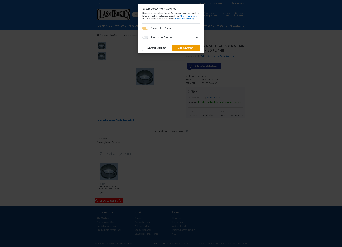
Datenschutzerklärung (184, 18)
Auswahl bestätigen (156, 47)
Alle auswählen (185, 47)
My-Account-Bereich (189, 16)
